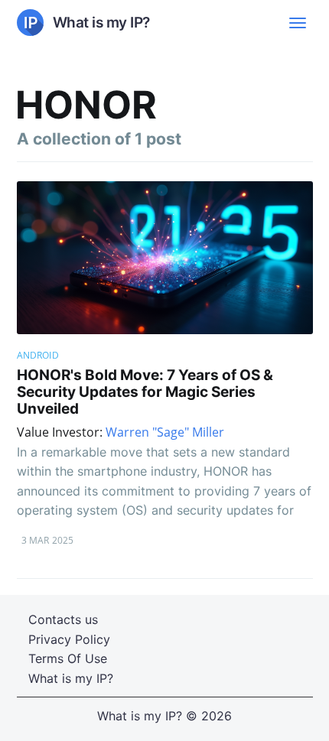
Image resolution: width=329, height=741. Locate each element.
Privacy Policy (69, 639)
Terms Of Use (67, 658)
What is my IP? (70, 678)
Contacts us (63, 619)
